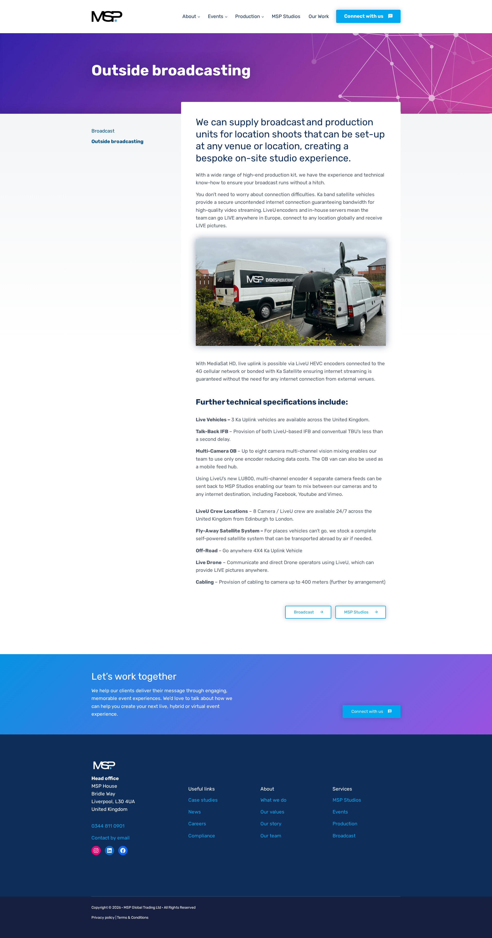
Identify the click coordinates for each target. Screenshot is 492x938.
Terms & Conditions (132, 917)
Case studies (203, 800)
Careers (197, 824)
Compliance (201, 836)
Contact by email (110, 838)
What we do (273, 800)
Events (340, 812)
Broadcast (304, 612)
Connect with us (367, 711)
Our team (270, 836)
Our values (272, 812)
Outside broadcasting (117, 141)
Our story (270, 824)
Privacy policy (103, 917)
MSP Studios (356, 612)
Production (345, 824)
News (194, 812)
